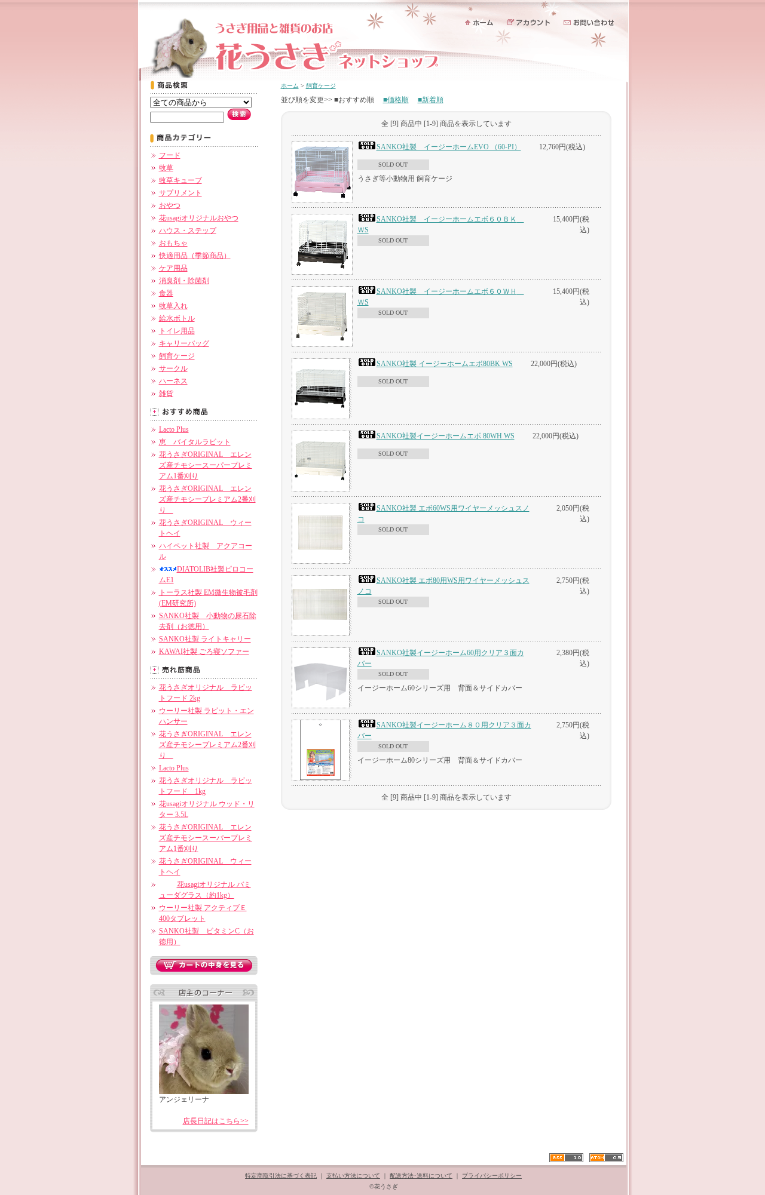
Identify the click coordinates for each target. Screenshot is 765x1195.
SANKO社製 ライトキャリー (205, 639)
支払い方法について (353, 1175)
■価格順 (396, 100)
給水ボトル (177, 318)
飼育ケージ (177, 356)
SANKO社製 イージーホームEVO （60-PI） (449, 147)
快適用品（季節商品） (195, 255)
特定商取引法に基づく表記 (281, 1175)
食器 (166, 293)
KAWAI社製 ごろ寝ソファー (204, 651)
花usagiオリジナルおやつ (198, 218)
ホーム (290, 85)
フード (169, 155)
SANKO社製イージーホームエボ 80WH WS (446, 436)
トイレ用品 (177, 331)
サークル (173, 368)
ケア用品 (173, 268)
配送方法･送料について (421, 1175)
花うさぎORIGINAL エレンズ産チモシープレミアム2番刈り (207, 499)
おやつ (169, 205)
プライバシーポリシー (492, 1175)
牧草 (166, 168)
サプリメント (180, 193)
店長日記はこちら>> (216, 1121)
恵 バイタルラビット (195, 442)
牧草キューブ (180, 180)
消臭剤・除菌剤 (184, 281)
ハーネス (173, 381)
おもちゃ (173, 243)
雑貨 (166, 393)
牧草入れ (173, 306)
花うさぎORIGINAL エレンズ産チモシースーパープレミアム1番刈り (205, 465)
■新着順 (430, 100)
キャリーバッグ (184, 343)
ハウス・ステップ (187, 230)
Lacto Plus (174, 429)
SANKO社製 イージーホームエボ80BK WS (445, 364)
